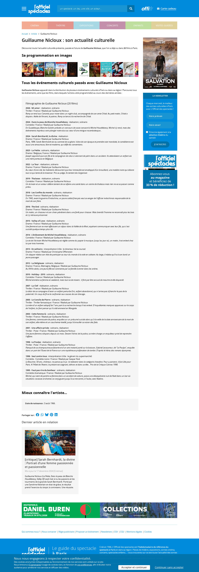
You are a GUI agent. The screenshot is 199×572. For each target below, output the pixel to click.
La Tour (35, 164)
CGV (116, 531)
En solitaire (37, 249)
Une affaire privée (40, 327)
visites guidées (164, 25)
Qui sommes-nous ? (31, 531)
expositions (86, 25)
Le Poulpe (36, 342)
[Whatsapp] (42, 415)
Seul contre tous (39, 356)
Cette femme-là (39, 313)
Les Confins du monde (42, 192)
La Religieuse (38, 263)
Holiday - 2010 (38, 274)
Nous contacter (49, 531)
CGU (122, 531)
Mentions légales (134, 531)
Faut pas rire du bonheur (44, 370)
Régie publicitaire (66, 531)
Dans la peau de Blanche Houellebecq (50, 122)
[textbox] (92, 8)
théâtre (60, 25)
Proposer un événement (87, 531)
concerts (112, 25)
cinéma (34, 25)
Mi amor (36, 108)
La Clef (35, 285)
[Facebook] (37, 415)
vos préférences (84, 564)
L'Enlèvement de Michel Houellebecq (49, 234)
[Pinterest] (51, 415)
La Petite (36, 150)
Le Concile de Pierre (41, 299)
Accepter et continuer (134, 567)
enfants (138, 25)
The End (35, 206)
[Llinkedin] (56, 415)
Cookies (148, 531)
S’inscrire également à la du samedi (160, 135)
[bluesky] (47, 415)
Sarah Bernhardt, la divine (44, 136)
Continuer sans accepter (169, 567)
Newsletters (106, 531)
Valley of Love (38, 220)
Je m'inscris (160, 144)
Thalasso (36, 178)
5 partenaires (35, 564)
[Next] (135, 69)
